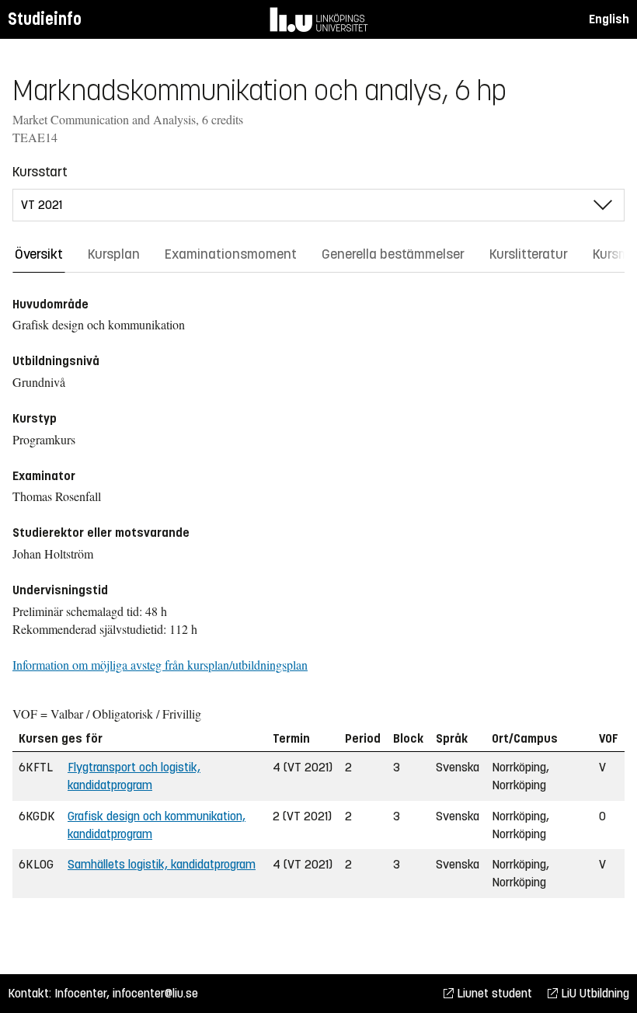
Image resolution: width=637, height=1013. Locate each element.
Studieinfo (45, 19)
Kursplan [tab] (114, 254)
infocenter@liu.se (155, 993)
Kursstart (40, 171)
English (609, 19)
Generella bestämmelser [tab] (393, 254)
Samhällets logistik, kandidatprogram (162, 864)
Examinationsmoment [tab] (231, 254)
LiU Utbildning (593, 993)
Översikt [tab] (39, 254)
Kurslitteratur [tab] (528, 254)
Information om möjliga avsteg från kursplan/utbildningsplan (160, 664)
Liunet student (493, 993)
